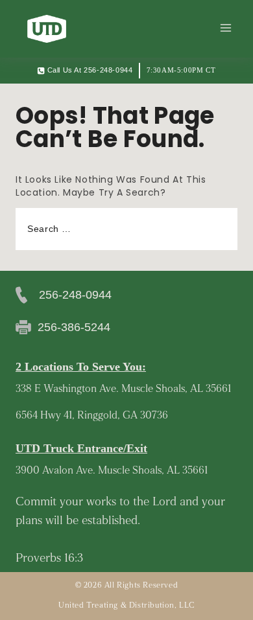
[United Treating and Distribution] (46, 29)
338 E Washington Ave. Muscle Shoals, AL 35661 (123, 389)
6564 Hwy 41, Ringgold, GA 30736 (92, 416)
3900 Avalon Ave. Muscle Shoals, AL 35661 (112, 471)
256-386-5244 (74, 327)
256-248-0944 (75, 294)
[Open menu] (225, 28)
